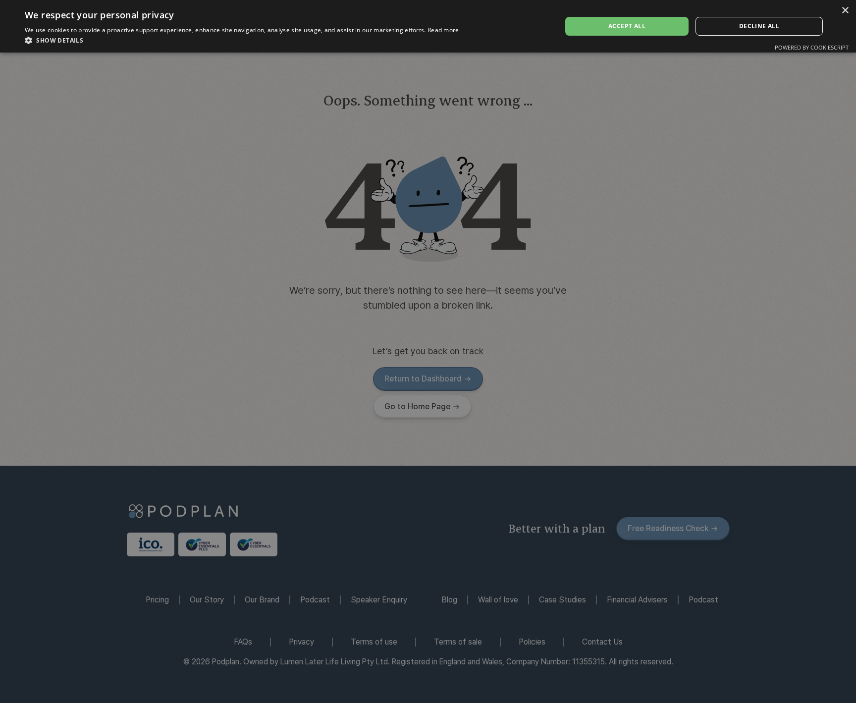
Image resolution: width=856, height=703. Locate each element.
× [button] (845, 10)
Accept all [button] (626, 26)
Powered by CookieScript (812, 47)
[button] (242, 40)
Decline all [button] (759, 26)
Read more (443, 30)
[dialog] (428, 351)
